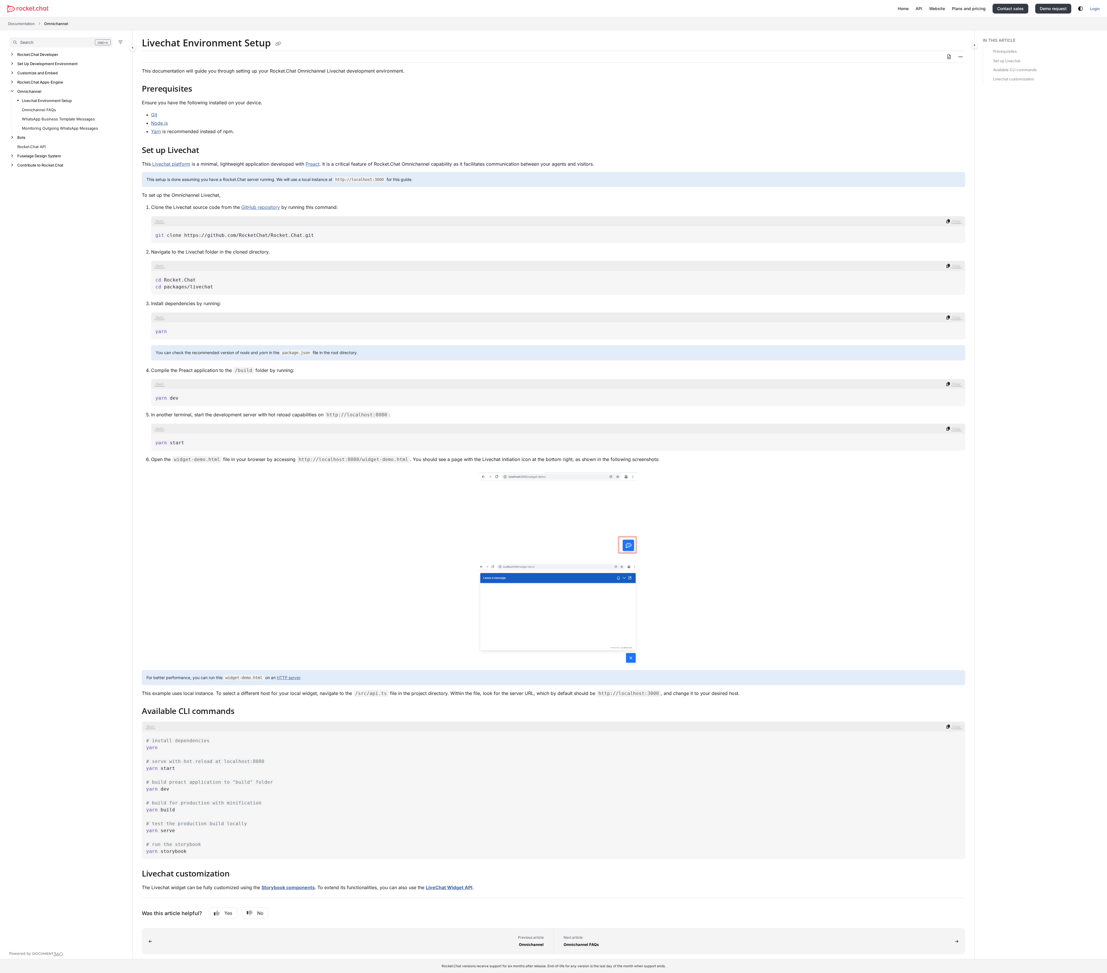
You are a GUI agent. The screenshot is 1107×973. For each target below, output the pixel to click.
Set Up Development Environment (47, 63)
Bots (21, 137)
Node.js (159, 123)
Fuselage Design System (39, 156)
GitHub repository (260, 207)
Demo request (1053, 8)
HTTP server (288, 677)
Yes (228, 913)
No (260, 913)
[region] (558, 229)
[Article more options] (960, 56)
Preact (312, 164)
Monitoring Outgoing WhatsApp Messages (60, 128)
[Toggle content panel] (974, 45)
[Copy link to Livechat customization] (238, 874)
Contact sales (1010, 8)
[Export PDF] (949, 56)
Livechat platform (171, 164)
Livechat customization (1013, 79)
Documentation (21, 23)
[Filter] (120, 42)
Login (1095, 8)
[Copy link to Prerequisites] (201, 89)
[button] (60, 42)
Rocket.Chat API (31, 146)
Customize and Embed (37, 73)
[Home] (27, 8)
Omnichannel (56, 23)
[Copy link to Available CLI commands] (243, 712)
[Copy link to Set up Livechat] (208, 150)
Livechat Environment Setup (47, 100)
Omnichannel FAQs (39, 109)
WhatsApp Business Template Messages (58, 119)
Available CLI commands (1015, 70)
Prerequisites (1005, 51)
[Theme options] (1080, 8)
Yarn (156, 131)
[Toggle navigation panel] (132, 47)
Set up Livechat (1006, 60)
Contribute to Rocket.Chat (40, 165)
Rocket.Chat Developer (37, 54)
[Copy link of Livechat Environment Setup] (278, 43)
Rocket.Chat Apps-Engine (40, 82)
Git (154, 115)
